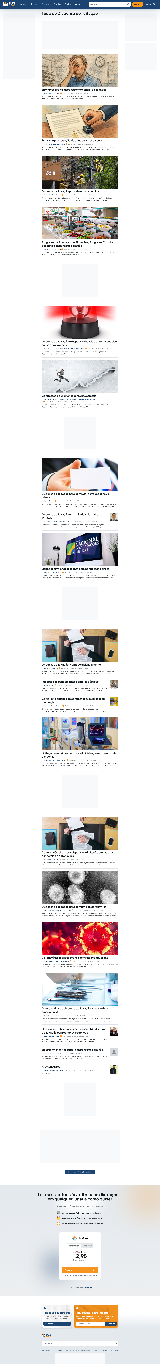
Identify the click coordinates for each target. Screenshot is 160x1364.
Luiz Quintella (48, 910)
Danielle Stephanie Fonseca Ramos (72, 348)
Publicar (137, 4)
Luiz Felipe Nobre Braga (51, 1036)
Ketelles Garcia (49, 1053)
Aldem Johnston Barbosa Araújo (54, 144)
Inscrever (111, 1324)
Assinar (69, 1270)
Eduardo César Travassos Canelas (55, 760)
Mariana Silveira (64, 961)
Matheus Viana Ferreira (51, 399)
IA (79, 4)
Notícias (33, 4)
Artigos (23, 4)
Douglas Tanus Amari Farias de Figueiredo (57, 521)
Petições (59, 1350)
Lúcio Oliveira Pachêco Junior (53, 1070)
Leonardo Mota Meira (51, 668)
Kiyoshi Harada (49, 501)
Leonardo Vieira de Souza (52, 249)
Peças (44, 4)
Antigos (89, 1172)
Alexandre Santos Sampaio (53, 706)
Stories (68, 4)
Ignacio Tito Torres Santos (52, 195)
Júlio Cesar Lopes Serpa (52, 93)
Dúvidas (57, 4)
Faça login (87, 1287)
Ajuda (105, 1350)
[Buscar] (128, 4)
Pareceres (79, 1350)
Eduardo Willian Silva (51, 961)
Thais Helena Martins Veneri (53, 572)
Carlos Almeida (49, 685)
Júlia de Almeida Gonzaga (62, 910)
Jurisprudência (69, 1350)
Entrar (148, 4)
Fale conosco (113, 1350)
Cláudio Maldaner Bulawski (68, 399)
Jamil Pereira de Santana (52, 348)
